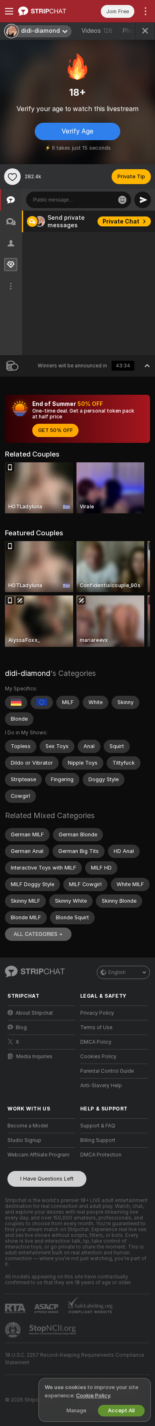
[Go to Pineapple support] (13, 1330)
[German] (16, 702)
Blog (21, 1027)
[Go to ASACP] (47, 1308)
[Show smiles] (122, 200)
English (117, 972)
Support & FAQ (97, 1126)
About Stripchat (34, 1013)
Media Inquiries (34, 1056)
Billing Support (97, 1140)
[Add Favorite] (12, 176)
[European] (42, 702)
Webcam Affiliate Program (38, 1155)
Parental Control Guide (107, 1071)
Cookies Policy (98, 1056)
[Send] (142, 200)
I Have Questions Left (47, 1179)
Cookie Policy (93, 1395)
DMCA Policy (96, 1042)
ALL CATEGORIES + (38, 934)
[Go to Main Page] (48, 11)
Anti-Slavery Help (101, 1085)
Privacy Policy (97, 1013)
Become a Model (27, 1126)
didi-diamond (27, 673)
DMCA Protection (101, 1155)
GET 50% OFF (55, 430)
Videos (96, 30)
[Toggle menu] (9, 11)
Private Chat (121, 221)
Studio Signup (24, 1140)
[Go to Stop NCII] (53, 1330)
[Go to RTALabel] (16, 1308)
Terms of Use (96, 1027)
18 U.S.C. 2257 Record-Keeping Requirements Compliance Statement (74, 1358)
